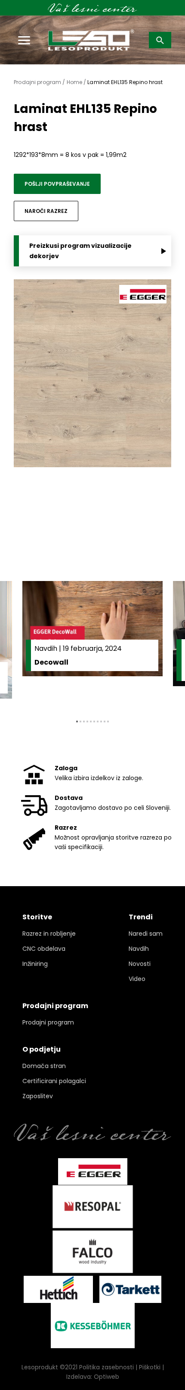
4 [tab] (87, 721)
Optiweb (106, 1376)
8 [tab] (101, 721)
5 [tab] (91, 721)
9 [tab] (104, 721)
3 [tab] (84, 721)
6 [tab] (94, 721)
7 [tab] (98, 721)
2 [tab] (80, 721)
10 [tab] (108, 721)
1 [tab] (77, 721)
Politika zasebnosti (106, 1367)
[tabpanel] (92, 643)
